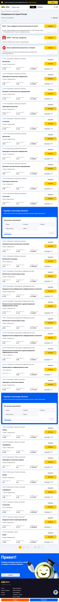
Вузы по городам (16, 596)
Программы (47, 68)
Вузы (33, 7)
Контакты (3, 594)
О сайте (2, 588)
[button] (50, 26)
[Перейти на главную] (5, 7)
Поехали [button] (10, 575)
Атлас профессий (16, 592)
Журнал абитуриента (17, 588)
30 (35, 547)
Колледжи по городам (17, 594)
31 (39, 547)
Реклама (55, 32)
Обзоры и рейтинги (17, 590)
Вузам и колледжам (5, 590)
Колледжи (40, 7)
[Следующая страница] (42, 547)
